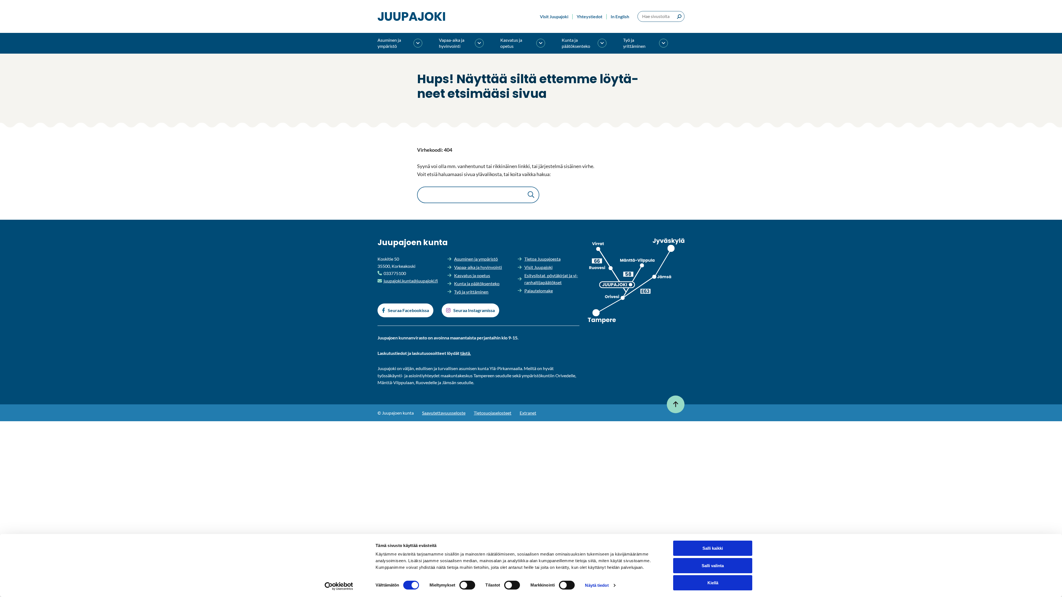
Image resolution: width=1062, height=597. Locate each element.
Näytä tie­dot (596, 585)
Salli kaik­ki (712, 548)
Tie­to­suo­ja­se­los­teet (492, 412)
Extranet (528, 412)
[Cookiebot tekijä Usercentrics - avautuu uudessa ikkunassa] (339, 586)
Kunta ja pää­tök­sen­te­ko (576, 43)
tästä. (465, 353)
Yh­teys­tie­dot (589, 16)
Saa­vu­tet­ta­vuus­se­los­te (443, 412)
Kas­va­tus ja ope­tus (511, 43)
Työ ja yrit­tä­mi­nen (634, 43)
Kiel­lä (712, 582)
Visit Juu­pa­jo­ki (554, 16)
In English (620, 16)
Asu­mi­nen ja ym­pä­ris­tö (389, 43)
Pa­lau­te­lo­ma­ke (538, 290)
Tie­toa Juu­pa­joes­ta (542, 258)
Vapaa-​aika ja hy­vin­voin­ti (451, 43)
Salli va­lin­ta (713, 565)
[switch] (467, 585)
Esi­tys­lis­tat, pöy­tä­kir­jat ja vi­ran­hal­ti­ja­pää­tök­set (551, 279)
